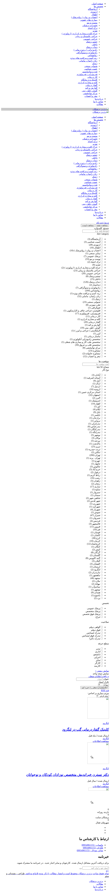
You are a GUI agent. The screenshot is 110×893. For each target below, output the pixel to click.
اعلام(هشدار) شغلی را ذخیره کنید (94, 688)
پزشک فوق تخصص (91, 614)
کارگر (97, 663)
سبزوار (96, 492)
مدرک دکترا (94, 638)
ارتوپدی (93, 12)
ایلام (98, 409)
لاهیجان (96, 564)
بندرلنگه (96, 432)
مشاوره (96, 350)
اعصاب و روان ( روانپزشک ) (84, 17)
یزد (98, 598)
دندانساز (96, 285)
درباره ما (99, 99)
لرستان (96, 566)
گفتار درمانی (91, 85)
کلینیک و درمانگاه (89, 80)
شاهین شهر (94, 498)
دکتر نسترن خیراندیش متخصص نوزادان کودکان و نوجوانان (67, 775)
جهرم (97, 461)
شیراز (97, 515)
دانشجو (97, 654)
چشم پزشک (91, 41)
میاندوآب (96, 587)
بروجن (97, 421)
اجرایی (97, 657)
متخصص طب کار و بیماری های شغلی (82, 342)
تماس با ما (98, 101)
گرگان (97, 552)
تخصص (105, 603)
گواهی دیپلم (94, 627)
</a (107, 871)
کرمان (97, 541)
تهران (97, 455)
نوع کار (105, 370)
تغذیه (95, 31)
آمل (98, 380)
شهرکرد (96, 506)
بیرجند (97, 441)
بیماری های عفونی (88, 20)
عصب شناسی (90, 69)
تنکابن (97, 452)
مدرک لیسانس (93, 633)
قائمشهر (96, 524)
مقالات (100, 104)
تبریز (98, 446)
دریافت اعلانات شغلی (98, 676)
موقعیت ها (104, 361)
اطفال (94, 14)
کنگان (97, 546)
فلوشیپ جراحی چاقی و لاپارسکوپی (83, 310)
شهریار (97, 509)
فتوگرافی (95, 307)
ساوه (97, 489)
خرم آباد (96, 469)
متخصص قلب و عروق (89, 345)
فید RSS (105, 690)
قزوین (97, 526)
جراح (98, 617)
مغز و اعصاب (91, 96)
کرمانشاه (95, 544)
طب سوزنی (94, 305)
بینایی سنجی (94, 253)
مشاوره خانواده (93, 353)
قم (98, 529)
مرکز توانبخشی (90, 93)
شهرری (96, 504)
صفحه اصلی (97, 3)
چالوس (96, 466)
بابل (98, 412)
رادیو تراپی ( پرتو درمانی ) (85, 50)
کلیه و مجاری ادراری (87, 82)
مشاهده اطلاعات (101, 741)
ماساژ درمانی (93, 336)
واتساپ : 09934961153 (92, 845)
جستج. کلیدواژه (101, 228)
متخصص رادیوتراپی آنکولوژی (86, 339)
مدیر (98, 648)
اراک (98, 383)
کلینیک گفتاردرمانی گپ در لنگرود (85, 729)
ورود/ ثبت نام (102, 222)
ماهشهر (96, 575)
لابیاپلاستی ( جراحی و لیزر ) (87, 330)
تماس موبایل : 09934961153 (90, 850)
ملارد (97, 581)
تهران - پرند (95, 458)
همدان (97, 592)
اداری (97, 651)
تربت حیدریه (94, 449)
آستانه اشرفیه (93, 378)
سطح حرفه (103, 643)
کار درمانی (92, 77)
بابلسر (97, 415)
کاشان (97, 535)
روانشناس (92, 55)
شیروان (96, 518)
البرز (98, 398)
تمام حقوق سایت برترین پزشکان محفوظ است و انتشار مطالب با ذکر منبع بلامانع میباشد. (67, 873)
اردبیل (97, 386)
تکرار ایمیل (104, 682)
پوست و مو (92, 22)
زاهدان (97, 481)
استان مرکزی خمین (90, 392)
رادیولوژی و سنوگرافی (86, 52)
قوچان (97, 532)
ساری (97, 486)
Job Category (103, 234)
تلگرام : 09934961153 (93, 847)
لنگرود (97, 569)
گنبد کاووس (94, 558)
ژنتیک (94, 63)
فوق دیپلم (95, 630)
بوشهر (97, 435)
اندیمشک (96, 400)
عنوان (106, 679)
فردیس (96, 521)
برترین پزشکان (96, 881)
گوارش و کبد (91, 88)
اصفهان (96, 395)
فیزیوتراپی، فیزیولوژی (87, 74)
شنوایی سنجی (90, 66)
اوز (98, 406)
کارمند (97, 666)
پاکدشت (96, 443)
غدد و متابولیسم (89, 71)
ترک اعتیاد (92, 28)
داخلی (94, 44)
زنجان (97, 483)
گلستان (96, 555)
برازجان (96, 418)
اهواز (98, 403)
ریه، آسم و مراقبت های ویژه (83, 58)
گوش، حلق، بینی (89, 90)
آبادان (97, 375)
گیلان (97, 561)
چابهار (97, 463)
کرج (98, 538)
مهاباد (97, 584)
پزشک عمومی (93, 256)
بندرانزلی (96, 423)
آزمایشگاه (92, 9)
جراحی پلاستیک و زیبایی (86, 36)
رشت (97, 478)
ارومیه (97, 389)
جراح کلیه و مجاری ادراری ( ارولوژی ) (79, 33)
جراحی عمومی (90, 39)
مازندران (96, 572)
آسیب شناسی (93, 242)
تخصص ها (98, 6)
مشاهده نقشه (102, 225)
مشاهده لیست (88, 225)
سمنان (97, 495)
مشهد (97, 578)
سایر (98, 660)
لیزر (98, 333)
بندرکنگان (95, 429)
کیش (97, 549)
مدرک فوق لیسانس (91, 635)
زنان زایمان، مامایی (88, 61)
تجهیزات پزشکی (89, 25)
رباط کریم (95, 475)
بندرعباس (95, 426)
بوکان (97, 438)
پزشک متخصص (93, 611)
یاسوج (97, 595)
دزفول (97, 472)
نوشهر (97, 589)
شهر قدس (95, 501)
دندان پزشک (91, 47)
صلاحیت (105, 622)
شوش (97, 512)
